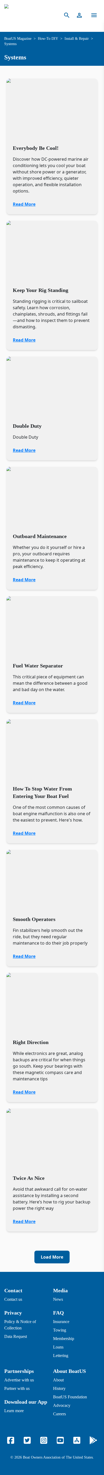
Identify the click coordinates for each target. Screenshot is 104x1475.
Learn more (14, 1410)
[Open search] (67, 15)
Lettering (60, 1355)
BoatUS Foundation (70, 1397)
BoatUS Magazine (17, 39)
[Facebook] (11, 1440)
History (59, 1388)
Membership (63, 1338)
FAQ (58, 1313)
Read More (24, 204)
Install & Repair (77, 39)
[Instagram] (44, 1440)
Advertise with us (19, 1380)
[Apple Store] (77, 1440)
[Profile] (79, 15)
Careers (59, 1414)
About (58, 1380)
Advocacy (61, 1405)
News (58, 1299)
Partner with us (17, 1388)
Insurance (61, 1321)
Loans (58, 1347)
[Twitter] (27, 1440)
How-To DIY (48, 39)
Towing (59, 1330)
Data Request (15, 1336)
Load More (52, 1257)
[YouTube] (60, 1440)
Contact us (13, 1299)
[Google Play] (93, 1440)
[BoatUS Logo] (28, 15)
